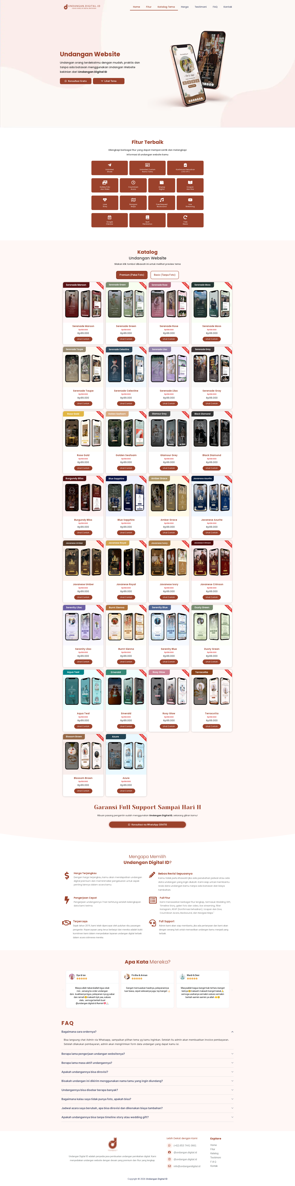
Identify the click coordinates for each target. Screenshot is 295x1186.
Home (136, 6)
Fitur (148, 6)
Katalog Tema (166, 6)
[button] (75, 81)
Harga (185, 6)
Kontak (228, 6)
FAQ (215, 6)
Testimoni (201, 6)
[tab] (132, 275)
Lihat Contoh (83, 339)
